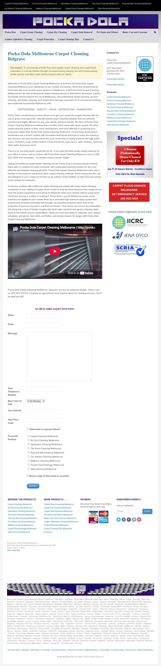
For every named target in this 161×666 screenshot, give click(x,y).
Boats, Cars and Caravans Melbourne (60, 518)
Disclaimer (25, 650)
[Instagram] (134, 520)
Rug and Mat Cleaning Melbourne (136, 4)
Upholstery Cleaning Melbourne (74, 4)
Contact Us (88, 39)
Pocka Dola (10, 32)
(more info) (145, 211)
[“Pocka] (130, 176)
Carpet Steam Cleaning (31, 32)
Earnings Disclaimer (59, 650)
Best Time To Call (15, 403)
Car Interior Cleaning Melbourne (18, 8)
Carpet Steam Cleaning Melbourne (59, 504)
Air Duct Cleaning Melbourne (44, 4)
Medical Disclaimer (91, 650)
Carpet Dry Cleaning (57, 32)
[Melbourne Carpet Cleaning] (80, 27)
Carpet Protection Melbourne (56, 525)
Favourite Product (13, 438)
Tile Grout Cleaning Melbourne (105, 4)
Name (11, 315)
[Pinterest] (139, 520)
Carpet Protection (45, 39)
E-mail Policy (45, 650)
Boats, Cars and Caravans (135, 32)
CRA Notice (35, 650)
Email (11, 324)
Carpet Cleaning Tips (68, 39)
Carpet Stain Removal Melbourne (58, 511)
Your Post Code (13, 421)
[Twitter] (119, 520)
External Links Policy (75, 650)
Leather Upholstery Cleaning (18, 39)
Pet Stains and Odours (107, 32)
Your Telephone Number (13, 391)
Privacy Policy (105, 650)
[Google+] (129, 520)
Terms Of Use (130, 650)
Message (12, 333)
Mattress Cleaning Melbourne (48, 8)
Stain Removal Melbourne (109, 8)
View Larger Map (13, 550)
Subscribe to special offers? (45, 429)
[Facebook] (124, 520)
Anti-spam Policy (14, 650)
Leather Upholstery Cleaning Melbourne (61, 522)
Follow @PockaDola (115, 79)
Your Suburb (14, 410)
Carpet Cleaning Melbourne (16, 4)
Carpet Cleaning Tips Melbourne (58, 528)
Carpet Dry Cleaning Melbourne (57, 508)
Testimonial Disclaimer (145, 650)
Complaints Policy (117, 650)
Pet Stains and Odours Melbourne (58, 515)
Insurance (48, 532)
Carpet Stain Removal (81, 32)
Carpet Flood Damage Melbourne (79, 8)
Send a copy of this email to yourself (49, 476)
